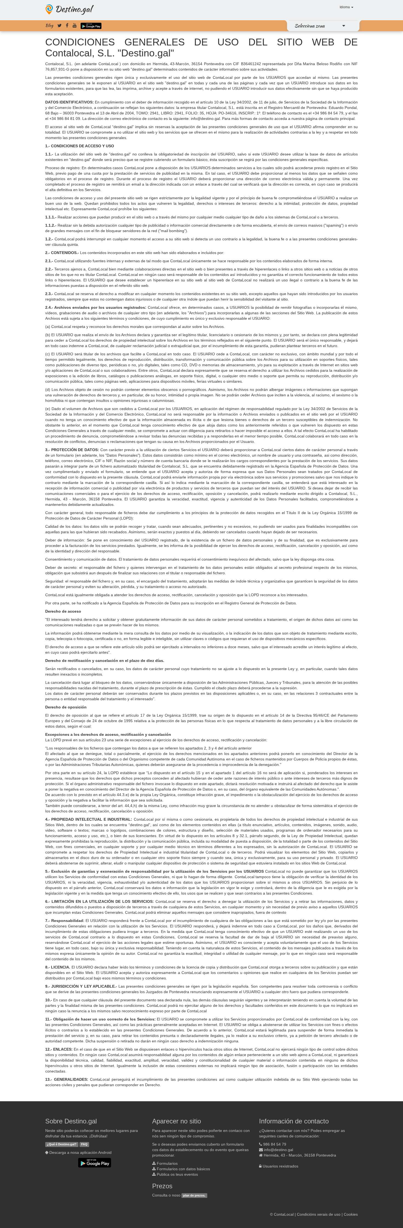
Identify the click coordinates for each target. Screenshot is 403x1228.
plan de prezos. (194, 1195)
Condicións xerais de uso (318, 1214)
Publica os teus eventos (177, 1174)
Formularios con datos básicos (183, 1169)
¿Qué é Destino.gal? (61, 1144)
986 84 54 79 (274, 1144)
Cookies (351, 1214)
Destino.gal (73, 9)
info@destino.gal (278, 1150)
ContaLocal (284, 1214)
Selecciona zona (309, 25)
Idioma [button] (345, 7)
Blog (49, 25)
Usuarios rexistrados (280, 1166)
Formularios (167, 1163)
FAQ (84, 1144)
